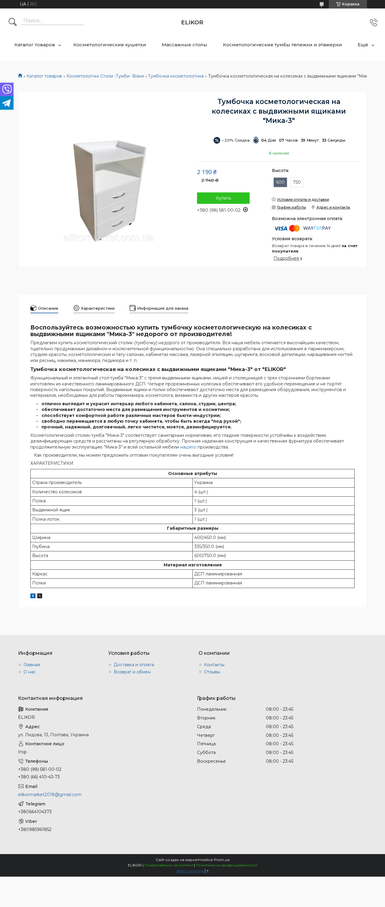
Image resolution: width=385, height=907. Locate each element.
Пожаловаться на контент (168, 865)
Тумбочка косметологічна (176, 76)
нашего (188, 447)
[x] (39, 596)
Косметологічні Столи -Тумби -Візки (105, 76)
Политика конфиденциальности (226, 865)
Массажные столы (184, 44)
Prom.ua (221, 859)
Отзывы (212, 672)
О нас (29, 672)
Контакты (214, 664)
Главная (31, 664)
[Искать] (12, 22)
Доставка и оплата (134, 664)
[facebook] (32, 596)
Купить (223, 198)
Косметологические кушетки (109, 44)
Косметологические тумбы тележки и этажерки (282, 44)
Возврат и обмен (132, 672)
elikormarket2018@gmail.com (50, 794)
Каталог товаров (34, 44)
